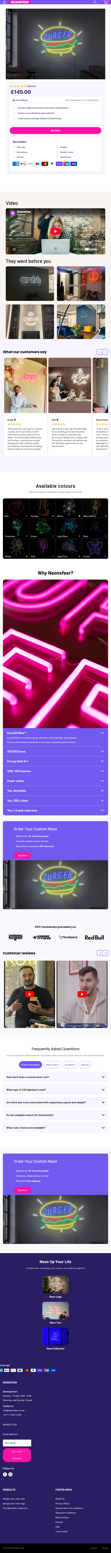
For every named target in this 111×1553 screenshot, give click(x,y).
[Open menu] (4, 2)
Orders (94, 1548)
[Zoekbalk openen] (95, 2)
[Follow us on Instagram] (10, 1474)
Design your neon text (14, 1499)
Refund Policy (62, 1518)
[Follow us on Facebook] (5, 1474)
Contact (59, 1522)
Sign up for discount (17, 1455)
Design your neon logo (14, 1504)
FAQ (58, 1527)
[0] (106, 2)
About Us (60, 1499)
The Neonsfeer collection (15, 1508)
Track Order (62, 1532)
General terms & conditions (69, 1508)
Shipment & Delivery (66, 1513)
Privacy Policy (63, 1504)
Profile (105, 1548)
